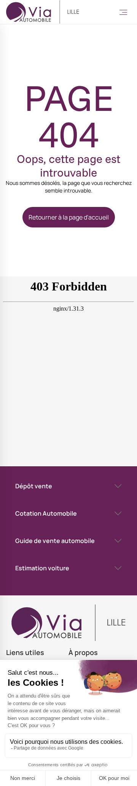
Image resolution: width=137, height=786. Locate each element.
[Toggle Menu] (123, 12)
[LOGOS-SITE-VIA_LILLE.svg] (42, 12)
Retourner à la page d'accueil (69, 217)
